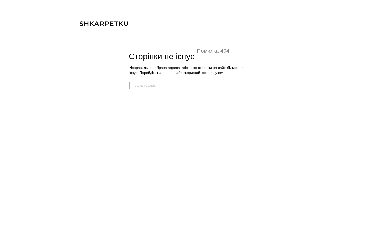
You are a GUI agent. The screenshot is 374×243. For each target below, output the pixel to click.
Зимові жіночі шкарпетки (148, 169)
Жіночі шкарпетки (145, 138)
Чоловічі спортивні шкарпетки (152, 113)
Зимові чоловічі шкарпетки (149, 129)
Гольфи (187, 140)
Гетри (186, 134)
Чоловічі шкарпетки (147, 98)
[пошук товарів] (242, 85)
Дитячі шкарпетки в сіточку (202, 113)
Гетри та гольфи (196, 129)
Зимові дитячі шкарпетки (201, 119)
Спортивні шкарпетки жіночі (150, 154)
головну (168, 73)
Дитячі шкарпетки (197, 98)
